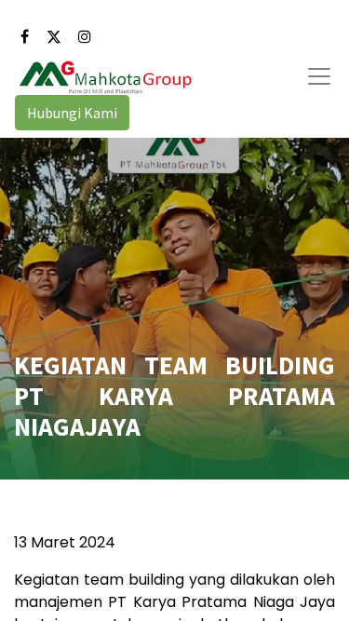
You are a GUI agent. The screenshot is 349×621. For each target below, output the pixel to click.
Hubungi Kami (72, 112)
